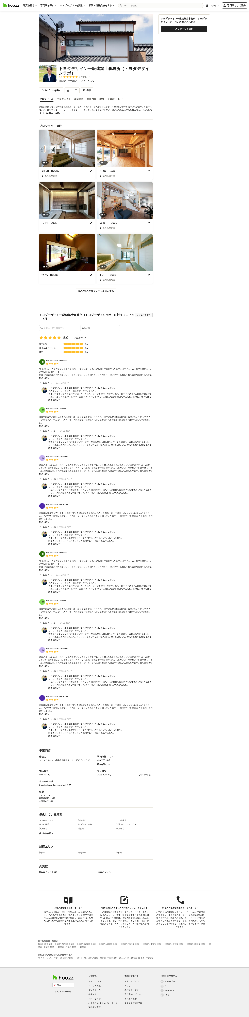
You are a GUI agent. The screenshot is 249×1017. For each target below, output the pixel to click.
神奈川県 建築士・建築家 (49, 944)
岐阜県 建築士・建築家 (76, 947)
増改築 (103, 958)
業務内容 (91, 99)
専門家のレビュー (132, 994)
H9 (42, 410)
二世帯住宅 (112, 958)
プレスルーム (94, 990)
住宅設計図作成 (137, 958)
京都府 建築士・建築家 (138, 944)
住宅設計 (79, 958)
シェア (73, 90)
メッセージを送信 (184, 29)
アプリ (127, 986)
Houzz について (95, 981)
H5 (42, 458)
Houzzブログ (171, 981)
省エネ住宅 (124, 958)
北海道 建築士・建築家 (160, 944)
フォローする (145, 775)
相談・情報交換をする (100, 5)
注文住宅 (58, 958)
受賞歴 (111, 99)
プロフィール (46, 99)
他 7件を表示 (45, 833)
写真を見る (29, 5)
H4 (42, 506)
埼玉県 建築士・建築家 (182, 944)
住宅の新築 (68, 958)
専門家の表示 (130, 999)
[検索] (121, 5)
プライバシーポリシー (109, 1003)
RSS (167, 995)
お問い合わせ (94, 999)
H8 (42, 362)
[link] (45, 378)
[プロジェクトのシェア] (91, 171)
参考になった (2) (49, 479)
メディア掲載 (94, 986)
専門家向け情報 (131, 990)
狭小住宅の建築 (91, 958)
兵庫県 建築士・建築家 (116, 944)
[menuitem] (30, 5)
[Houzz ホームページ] (11, 5)
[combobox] (160, 5)
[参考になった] (40, 383)
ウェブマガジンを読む (71, 5)
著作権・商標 (94, 1007)
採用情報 (92, 994)
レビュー (122, 99)
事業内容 (78, 99)
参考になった (48, 383)
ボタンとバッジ (131, 981)
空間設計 (150, 958)
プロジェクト (64, 99)
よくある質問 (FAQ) (133, 1003)
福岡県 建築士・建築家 (94, 944)
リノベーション (45, 958)
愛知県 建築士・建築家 (72, 944)
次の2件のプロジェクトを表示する (96, 291)
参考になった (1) (49, 431)
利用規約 (92, 1003)
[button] (100, 328)
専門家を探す (47, 5)
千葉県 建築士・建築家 (54, 947)
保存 (88, 90)
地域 (102, 99)
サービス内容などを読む (50, 113)
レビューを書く (144, 315)
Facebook (169, 990)
